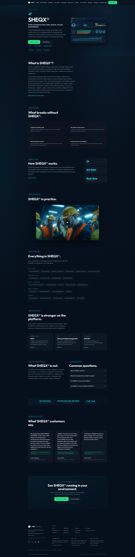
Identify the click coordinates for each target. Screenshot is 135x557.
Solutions (50, 2)
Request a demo (34, 42)
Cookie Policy (38, 550)
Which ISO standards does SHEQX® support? (83, 376)
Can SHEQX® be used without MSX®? (80, 381)
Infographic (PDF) (48, 46)
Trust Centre (83, 2)
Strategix (96, 2)
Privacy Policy (31, 550)
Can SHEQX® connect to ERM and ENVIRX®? (82, 386)
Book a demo (113, 2)
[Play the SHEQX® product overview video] (67, 222)
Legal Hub (59, 550)
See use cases (75, 499)
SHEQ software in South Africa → (36, 95)
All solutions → (47, 42)
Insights (77, 2)
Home (37, 2)
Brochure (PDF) (37, 46)
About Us (90, 2)
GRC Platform (43, 2)
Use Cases (57, 2)
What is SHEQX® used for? (78, 370)
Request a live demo (61, 499)
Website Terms (46, 550)
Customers (64, 2)
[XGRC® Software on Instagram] (35, 542)
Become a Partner (90, 530)
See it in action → (32, 177)
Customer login (103, 2)
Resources (70, 2)
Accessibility (53, 550)
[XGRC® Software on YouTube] (38, 542)
